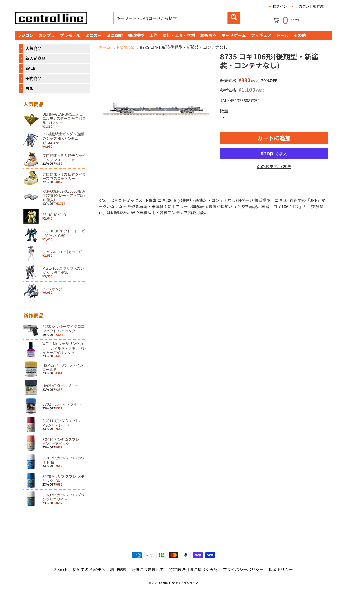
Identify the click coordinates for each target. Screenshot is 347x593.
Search (60, 569)
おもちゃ (208, 35)
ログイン (280, 6)
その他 (300, 35)
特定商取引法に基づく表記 (193, 569)
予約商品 (33, 78)
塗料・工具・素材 (179, 35)
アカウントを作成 (309, 6)
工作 (153, 35)
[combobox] (170, 18)
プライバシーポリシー (243, 569)
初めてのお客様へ (88, 569)
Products (125, 47)
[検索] (234, 18)
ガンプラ (47, 35)
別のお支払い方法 (274, 166)
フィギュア (261, 35)
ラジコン (25, 35)
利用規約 (118, 569)
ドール (282, 35)
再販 (29, 88)
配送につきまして (147, 569)
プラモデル (70, 35)
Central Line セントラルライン (178, 583)
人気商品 (33, 48)
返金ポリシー (281, 569)
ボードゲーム (234, 35)
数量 (224, 110)
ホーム (105, 47)
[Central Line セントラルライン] (51, 18)
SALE (30, 68)
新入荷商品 (35, 58)
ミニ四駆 (115, 35)
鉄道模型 (136, 35)
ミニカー (93, 35)
